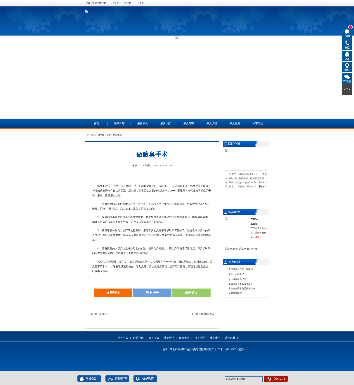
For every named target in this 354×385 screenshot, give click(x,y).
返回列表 (103, 313)
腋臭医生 (234, 212)
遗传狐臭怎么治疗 (237, 279)
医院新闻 (117, 135)
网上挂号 (152, 293)
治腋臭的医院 (235, 293)
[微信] (347, 78)
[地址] (347, 66)
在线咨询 (113, 293)
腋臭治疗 (165, 123)
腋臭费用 (235, 123)
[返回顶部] (347, 89)
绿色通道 (191, 293)
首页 (96, 123)
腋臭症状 (142, 123)
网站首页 (123, 337)
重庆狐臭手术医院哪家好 (240, 283)
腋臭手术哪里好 (236, 274)
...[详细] (256, 237)
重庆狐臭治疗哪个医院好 (240, 269)
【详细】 (262, 186)
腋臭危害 (188, 123)
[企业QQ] (347, 55)
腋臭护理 (211, 123)
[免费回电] (347, 44)
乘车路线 (258, 123)
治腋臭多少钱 (207, 313)
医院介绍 (119, 123)
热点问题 (234, 261)
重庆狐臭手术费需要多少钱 (241, 288)
